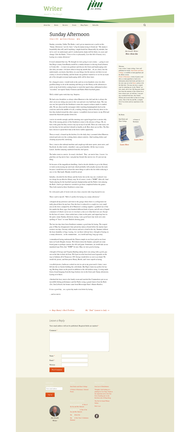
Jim (79, 39)
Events (74, 25)
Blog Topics (84, 25)
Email (52, 360)
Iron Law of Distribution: (102, 386)
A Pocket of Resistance (68, 39)
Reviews (65, 25)
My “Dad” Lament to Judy (97, 310)
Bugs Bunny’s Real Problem (61, 310)
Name (52, 356)
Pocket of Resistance (124, 77)
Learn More (138, 139)
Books (56, 25)
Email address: (50, 386)
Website (52, 365)
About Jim (47, 25)
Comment (53, 330)
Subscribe (95, 25)
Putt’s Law (98, 406)
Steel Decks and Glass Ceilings (78, 386)
